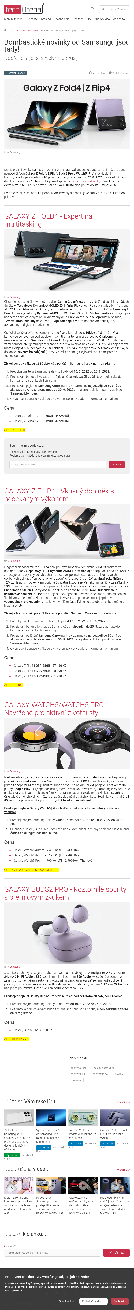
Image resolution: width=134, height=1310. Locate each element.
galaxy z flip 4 (78, 1074)
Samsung (15, 297)
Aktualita (44, 1147)
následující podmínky (86, 181)
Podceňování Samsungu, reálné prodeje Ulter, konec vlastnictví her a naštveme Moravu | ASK (51, 1205)
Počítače (78, 19)
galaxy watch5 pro (104, 1067)
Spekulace (12, 1155)
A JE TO (117, 464)
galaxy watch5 (79, 1067)
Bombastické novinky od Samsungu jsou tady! (62, 30)
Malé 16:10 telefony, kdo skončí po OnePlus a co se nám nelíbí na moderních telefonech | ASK (18, 1205)
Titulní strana (14, 30)
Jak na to (119, 19)
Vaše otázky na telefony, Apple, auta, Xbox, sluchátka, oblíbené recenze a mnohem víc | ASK (81, 1205)
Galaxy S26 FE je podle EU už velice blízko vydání (114, 1134)
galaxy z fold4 (100, 1074)
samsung (76, 1080)
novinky (119, 1074)
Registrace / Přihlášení (116, 9)
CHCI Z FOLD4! (14, 430)
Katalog (46, 19)
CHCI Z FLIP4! (13, 685)
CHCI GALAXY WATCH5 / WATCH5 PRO (31, 870)
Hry (89, 19)
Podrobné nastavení (93, 1301)
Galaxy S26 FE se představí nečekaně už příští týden (82, 1134)
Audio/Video (102, 19)
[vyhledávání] (92, 9)
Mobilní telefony (14, 19)
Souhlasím (120, 1301)
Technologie (61, 19)
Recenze (32, 19)
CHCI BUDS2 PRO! (16, 1039)
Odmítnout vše (67, 1301)
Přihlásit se (116, 1253)
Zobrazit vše (123, 1102)
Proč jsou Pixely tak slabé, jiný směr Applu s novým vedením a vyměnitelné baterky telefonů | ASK (114, 1205)
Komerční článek (31, 30)
